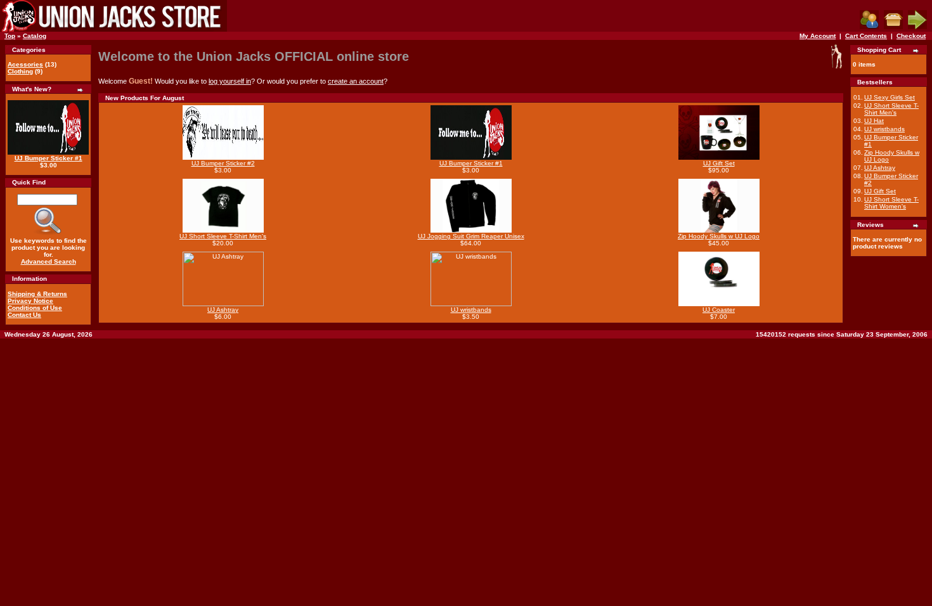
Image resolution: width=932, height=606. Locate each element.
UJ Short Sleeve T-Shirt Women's (891, 203)
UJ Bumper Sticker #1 (48, 158)
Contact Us (24, 314)
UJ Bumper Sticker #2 (223, 163)
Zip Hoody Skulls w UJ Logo (719, 236)
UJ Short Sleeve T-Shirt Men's (222, 236)
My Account (817, 35)
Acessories (25, 64)
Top (9, 35)
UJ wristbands (471, 309)
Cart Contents (866, 35)
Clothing (20, 71)
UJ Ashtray (222, 309)
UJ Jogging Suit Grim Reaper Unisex (471, 236)
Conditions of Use (35, 307)
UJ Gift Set (719, 163)
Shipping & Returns (37, 293)
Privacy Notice (30, 300)
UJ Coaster (718, 309)
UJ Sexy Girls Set (889, 97)
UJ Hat (874, 120)
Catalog (34, 35)
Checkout (911, 35)
